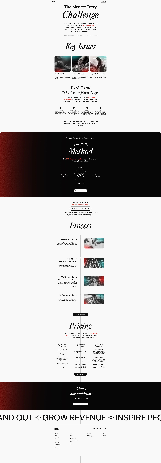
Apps (56, 438)
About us (71, 435)
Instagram (104, 435)
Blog (70, 443)
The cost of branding (74, 440)
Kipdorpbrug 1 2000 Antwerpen (90, 436)
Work (71, 441)
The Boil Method (73, 437)
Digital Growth (57, 448)
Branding (56, 435)
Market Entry (57, 447)
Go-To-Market (57, 440)
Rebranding (57, 437)
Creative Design (58, 444)
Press (71, 444)
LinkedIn (104, 437)
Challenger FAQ (73, 438)
